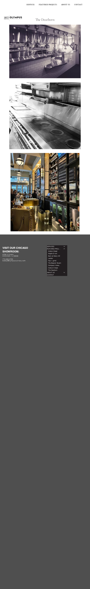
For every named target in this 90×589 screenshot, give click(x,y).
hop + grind (52, 261)
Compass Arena (53, 265)
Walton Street (52, 251)
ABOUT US (51, 272)
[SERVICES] (64, 246)
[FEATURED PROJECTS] (64, 249)
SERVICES (50, 246)
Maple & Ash (52, 253)
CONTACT (50, 275)
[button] (48, 4)
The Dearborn (52, 270)
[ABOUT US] (64, 272)
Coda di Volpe (53, 268)
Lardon (50, 258)
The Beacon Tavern (54, 263)
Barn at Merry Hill (54, 256)
